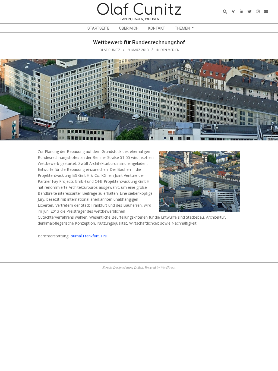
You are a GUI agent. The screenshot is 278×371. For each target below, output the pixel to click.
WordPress (167, 267)
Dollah (138, 267)
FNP (105, 235)
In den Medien (167, 50)
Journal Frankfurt (84, 235)
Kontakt (107, 267)
